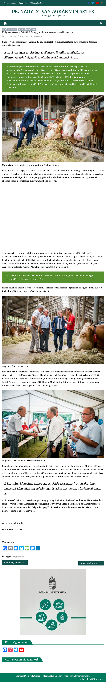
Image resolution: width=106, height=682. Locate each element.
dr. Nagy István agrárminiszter (53, 11)
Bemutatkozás (10, 3)
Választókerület (37, 3)
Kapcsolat (23, 3)
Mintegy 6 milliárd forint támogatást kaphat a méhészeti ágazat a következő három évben (16, 562)
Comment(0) (38, 37)
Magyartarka (18, 556)
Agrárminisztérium (27, 29)
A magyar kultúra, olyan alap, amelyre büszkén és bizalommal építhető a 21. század (92, 563)
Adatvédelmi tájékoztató (91, 679)
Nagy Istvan (25, 37)
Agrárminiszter (9, 29)
